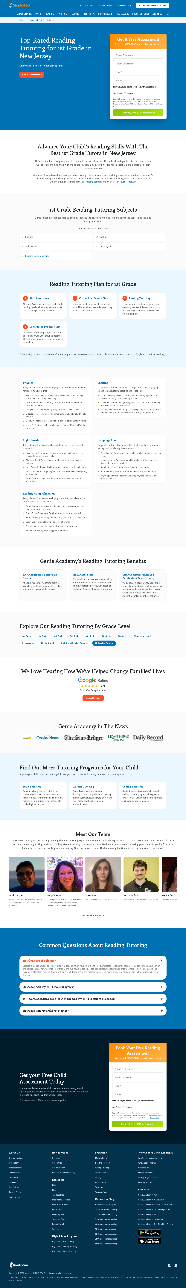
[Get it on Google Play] (149, 1232)
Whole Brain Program (147, 1163)
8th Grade (122, 636)
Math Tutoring (101, 1158)
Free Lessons (122, 14)
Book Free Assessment (32, 74)
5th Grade (74, 636)
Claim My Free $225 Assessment (138, 112)
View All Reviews (93, 698)
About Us (158, 14)
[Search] (167, 14)
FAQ (54, 1185)
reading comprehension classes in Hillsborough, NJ (111, 181)
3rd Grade (43, 636)
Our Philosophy (58, 1168)
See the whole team (91, 915)
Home (22, 20)
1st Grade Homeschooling (106, 1209)
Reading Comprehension (37, 256)
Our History (14, 1163)
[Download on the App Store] (149, 1241)
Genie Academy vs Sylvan (148, 1214)
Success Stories (140, 14)
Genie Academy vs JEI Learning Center (154, 1209)
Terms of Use (14, 1197)
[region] (93, 883)
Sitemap (55, 1229)
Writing (63, 14)
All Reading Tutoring (104, 643)
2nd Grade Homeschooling (106, 1214)
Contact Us (14, 1177)
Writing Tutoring (102, 1168)
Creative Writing (102, 1173)
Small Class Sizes (145, 1173)
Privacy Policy (155, 1118)
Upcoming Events (59, 1219)
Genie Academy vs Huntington (150, 1219)
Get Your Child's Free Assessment (152, 5)
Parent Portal (58, 1224)
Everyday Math (58, 1214)
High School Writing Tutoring (64, 1251)
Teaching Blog (58, 1195)
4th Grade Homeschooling (106, 1224)
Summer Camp (105, 14)
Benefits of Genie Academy (63, 1173)
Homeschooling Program (105, 1205)
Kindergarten (28, 643)
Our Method (57, 1163)
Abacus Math (24, 14)
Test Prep (89, 14)
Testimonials (14, 1173)
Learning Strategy (145, 1182)
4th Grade (58, 636)
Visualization (143, 1168)
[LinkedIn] (175, 1265)
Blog (54, 1190)
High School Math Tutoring (63, 1242)
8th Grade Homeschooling (106, 1244)
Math (38, 14)
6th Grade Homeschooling (106, 1234)
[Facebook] (169, 1265)
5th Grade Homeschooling (106, 1229)
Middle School (47, 643)
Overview (56, 1158)
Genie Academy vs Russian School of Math (155, 1205)
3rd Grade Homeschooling (106, 1219)
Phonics (29, 237)
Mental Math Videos (60, 1205)
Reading (50, 14)
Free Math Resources (61, 1200)
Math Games (57, 1209)
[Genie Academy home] (19, 5)
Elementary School (142, 636)
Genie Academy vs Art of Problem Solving (155, 1224)
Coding (76, 14)
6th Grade (90, 636)
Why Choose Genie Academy (150, 1158)
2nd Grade (26, 636)
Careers (12, 1182)
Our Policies (14, 1187)
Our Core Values (16, 1158)
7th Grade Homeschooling (106, 1239)
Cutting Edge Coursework (149, 1177)
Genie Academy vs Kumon (148, 1195)
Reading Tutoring (35, 20)
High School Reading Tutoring (74, 643)
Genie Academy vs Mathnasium (151, 1200)
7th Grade (106, 636)
